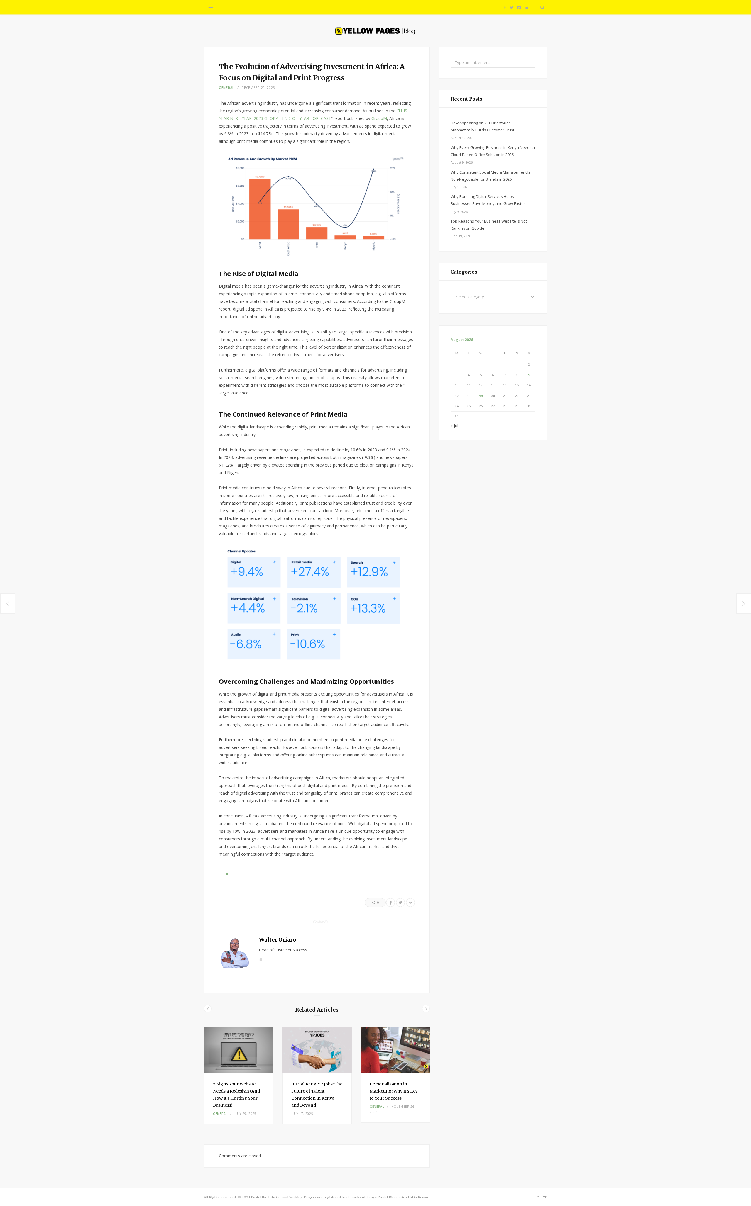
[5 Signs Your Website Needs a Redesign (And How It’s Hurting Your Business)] (238, 1050)
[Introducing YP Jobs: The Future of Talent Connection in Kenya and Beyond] (317, 1050)
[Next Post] (744, 603)
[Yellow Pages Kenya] (375, 29)
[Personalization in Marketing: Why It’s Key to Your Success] (395, 1050)
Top (543, 1196)
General (226, 87)
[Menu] (210, 7)
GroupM (379, 118)
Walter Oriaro (277, 939)
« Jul (454, 425)
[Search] (541, 7)
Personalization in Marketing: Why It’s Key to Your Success (394, 1091)
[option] (238, 1075)
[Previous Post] (7, 603)
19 (481, 395)
